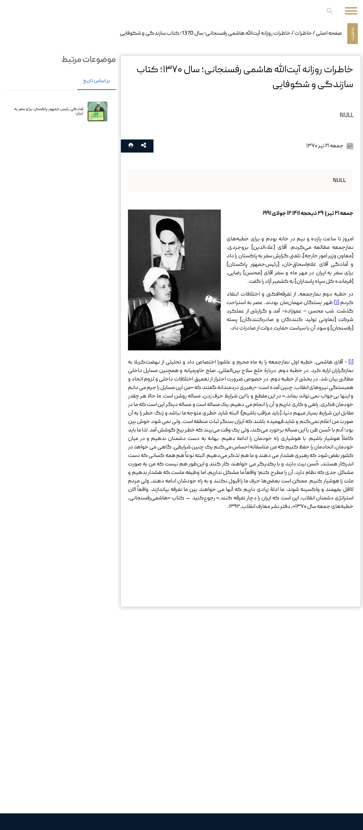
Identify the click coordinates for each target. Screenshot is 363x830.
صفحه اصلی (329, 34)
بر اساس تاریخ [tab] (96, 81)
